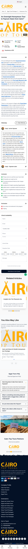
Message (4, 258)
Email (3, 223)
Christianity (4, 83)
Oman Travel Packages (7, 510)
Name (3, 218)
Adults (5, 252)
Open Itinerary (21, 122)
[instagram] (6, 539)
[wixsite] (22, 539)
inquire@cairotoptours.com (9, 523)
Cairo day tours (17, 66)
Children (14, 252)
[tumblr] (14, 539)
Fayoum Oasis (11, 64)
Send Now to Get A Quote (14, 271)
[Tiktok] (25, 539)
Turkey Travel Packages (7, 512)
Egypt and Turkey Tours (7, 505)
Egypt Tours (4, 494)
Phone (4, 233)
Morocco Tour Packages (7, 516)
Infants (22, 252)
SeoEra (14, 543)
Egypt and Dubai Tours (7, 503)
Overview (4, 57)
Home (3, 11)
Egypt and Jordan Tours (7, 501)
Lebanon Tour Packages (7, 514)
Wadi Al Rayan (9, 154)
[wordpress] (19, 539)
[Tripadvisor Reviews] (25, 274)
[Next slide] (16, 363)
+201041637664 (6, 525)
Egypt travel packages (9, 76)
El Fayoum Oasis (16, 136)
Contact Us (4, 492)
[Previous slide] (12, 363)
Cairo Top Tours (5, 487)
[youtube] (11, 539)
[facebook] (3, 539)
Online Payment (5, 489)
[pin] (17, 539)
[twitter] (8, 539)
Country (4, 236)
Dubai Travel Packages (7, 507)
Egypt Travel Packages (12, 11)
